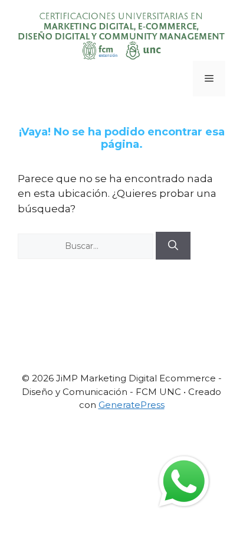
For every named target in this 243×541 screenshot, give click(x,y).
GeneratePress (131, 404)
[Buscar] (173, 246)
